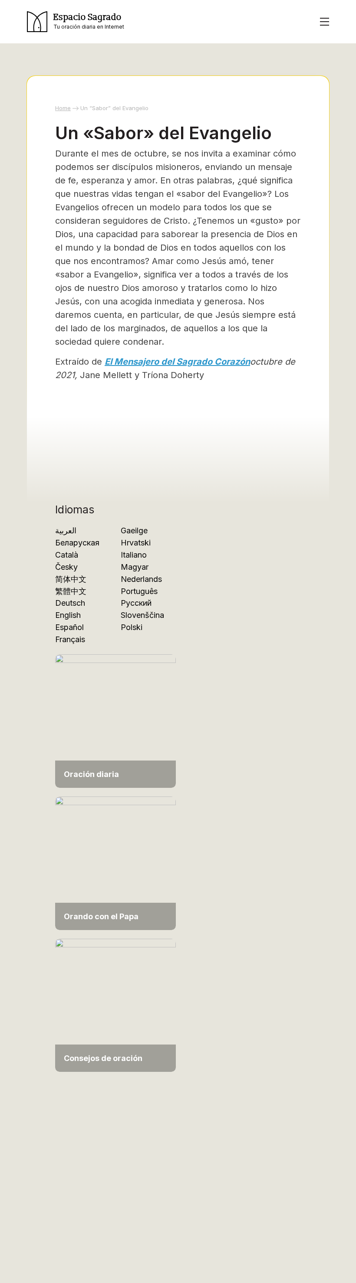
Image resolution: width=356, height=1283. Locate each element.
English (68, 615)
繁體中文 (70, 591)
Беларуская (77, 542)
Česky (66, 566)
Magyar (134, 566)
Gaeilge (134, 530)
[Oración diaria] (115, 720)
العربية (65, 530)
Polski (131, 627)
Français (70, 639)
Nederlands (141, 579)
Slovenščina (142, 615)
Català (66, 554)
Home (63, 107)
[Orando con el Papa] (115, 862)
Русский (136, 602)
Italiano (134, 554)
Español (69, 627)
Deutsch (70, 602)
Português (139, 591)
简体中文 (70, 579)
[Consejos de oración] (115, 1004)
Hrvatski (136, 542)
